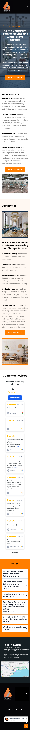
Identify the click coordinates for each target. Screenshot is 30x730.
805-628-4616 (12, 651)
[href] (15, 669)
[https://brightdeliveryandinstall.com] (7, 7)
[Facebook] (9, 709)
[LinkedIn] (17, 709)
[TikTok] (21, 709)
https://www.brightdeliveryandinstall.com (16, 654)
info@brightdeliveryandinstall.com (18, 649)
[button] (27, 7)
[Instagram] (13, 709)
